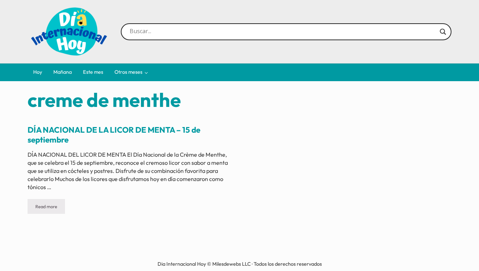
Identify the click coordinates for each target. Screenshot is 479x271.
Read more (50, 208)
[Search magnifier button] (443, 32)
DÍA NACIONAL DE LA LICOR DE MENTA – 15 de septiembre (114, 135)
